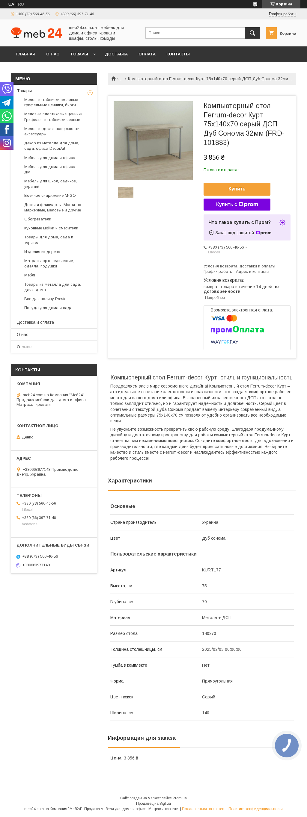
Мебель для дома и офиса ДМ (49, 169)
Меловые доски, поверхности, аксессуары (52, 131)
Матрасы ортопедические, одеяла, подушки (49, 263)
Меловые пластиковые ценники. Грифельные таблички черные (53, 117)
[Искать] (252, 33)
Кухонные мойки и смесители (51, 228)
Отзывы (24, 346)
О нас (52, 54)
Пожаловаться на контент (204, 809)
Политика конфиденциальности (255, 809)
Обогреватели (37, 219)
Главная (25, 54)
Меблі (29, 275)
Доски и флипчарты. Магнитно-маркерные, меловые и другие (53, 207)
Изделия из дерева (42, 251)
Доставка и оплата (35, 322)
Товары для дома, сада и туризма (48, 240)
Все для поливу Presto (45, 298)
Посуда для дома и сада (48, 307)
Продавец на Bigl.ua (153, 803)
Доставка (116, 54)
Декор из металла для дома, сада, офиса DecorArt (51, 146)
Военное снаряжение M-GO (50, 195)
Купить (237, 188)
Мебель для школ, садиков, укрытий (50, 184)
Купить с (226, 204)
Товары (79, 54)
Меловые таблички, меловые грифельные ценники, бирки (51, 102)
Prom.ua (180, 798)
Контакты (178, 54)
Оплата (147, 54)
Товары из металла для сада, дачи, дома (52, 287)
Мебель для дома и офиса (49, 157)
